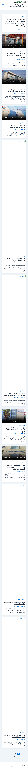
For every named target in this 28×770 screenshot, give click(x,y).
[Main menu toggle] (3, 4)
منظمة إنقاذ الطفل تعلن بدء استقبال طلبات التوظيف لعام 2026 (14, 394)
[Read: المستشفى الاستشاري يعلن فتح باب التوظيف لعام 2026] (14, 197)
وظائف (23, 16)
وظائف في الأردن (21, 50)
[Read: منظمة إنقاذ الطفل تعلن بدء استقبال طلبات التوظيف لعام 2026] (14, 331)
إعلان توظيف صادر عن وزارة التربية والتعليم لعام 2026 (14, 603)
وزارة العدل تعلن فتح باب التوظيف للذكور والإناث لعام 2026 (14, 736)
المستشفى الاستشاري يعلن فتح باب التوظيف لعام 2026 (15, 259)
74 (9, 753)
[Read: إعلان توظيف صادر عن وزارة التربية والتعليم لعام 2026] (14, 540)
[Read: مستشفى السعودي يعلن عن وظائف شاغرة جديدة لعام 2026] (14, 77)
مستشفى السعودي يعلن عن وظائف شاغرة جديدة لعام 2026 (15, 90)
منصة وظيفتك (21, 4)
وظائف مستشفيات (21, 86)
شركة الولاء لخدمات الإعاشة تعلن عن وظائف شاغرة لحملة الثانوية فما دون (15, 55)
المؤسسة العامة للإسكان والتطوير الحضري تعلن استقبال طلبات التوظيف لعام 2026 (15, 467)
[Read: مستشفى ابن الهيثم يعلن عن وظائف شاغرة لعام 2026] (14, 113)
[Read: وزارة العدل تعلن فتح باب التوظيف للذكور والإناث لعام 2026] (14, 673)
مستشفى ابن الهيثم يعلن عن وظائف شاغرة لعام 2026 (16, 126)
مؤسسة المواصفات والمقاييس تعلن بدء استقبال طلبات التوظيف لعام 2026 (15, 429)
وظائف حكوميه (21, 425)
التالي (14, 756)
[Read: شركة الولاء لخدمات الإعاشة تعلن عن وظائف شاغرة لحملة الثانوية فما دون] (14, 41)
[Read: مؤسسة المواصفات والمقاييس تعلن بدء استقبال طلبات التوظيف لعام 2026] (14, 415)
